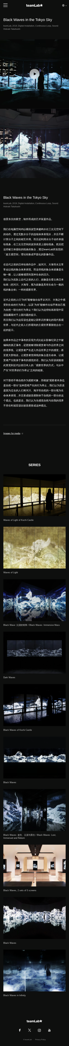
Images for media (11, 433)
